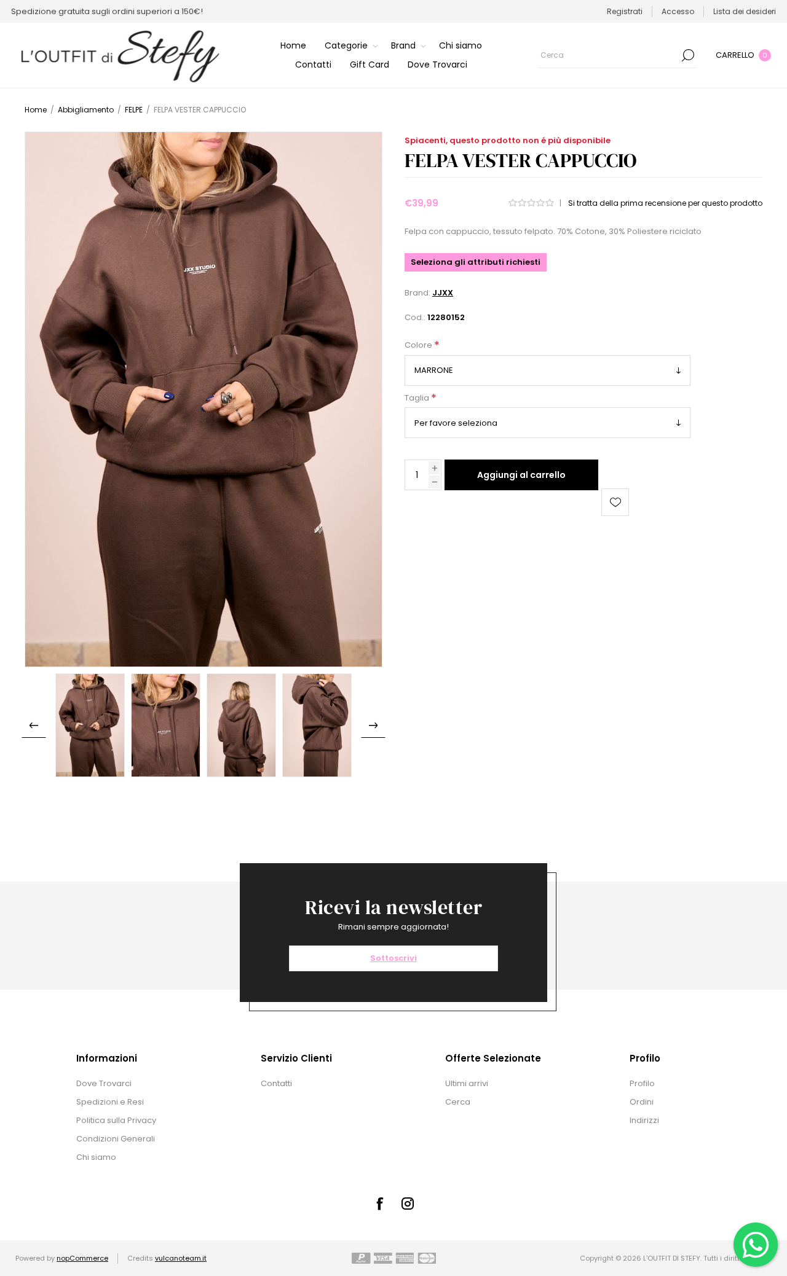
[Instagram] (407, 1203)
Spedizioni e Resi (110, 1102)
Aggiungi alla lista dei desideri (615, 502)
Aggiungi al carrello (521, 475)
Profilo (642, 1083)
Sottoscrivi (393, 958)
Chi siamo (96, 1157)
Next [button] (373, 725)
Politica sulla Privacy (116, 1120)
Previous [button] (34, 725)
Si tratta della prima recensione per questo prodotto (665, 203)
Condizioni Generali (115, 1139)
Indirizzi (644, 1120)
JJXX (442, 293)
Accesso (678, 11)
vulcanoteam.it (181, 1258)
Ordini (642, 1102)
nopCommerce (82, 1258)
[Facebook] (379, 1203)
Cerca (688, 55)
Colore (419, 345)
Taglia (418, 398)
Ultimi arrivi (466, 1083)
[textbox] (608, 55)
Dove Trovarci (104, 1083)
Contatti (276, 1083)
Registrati (625, 11)
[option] (90, 725)
